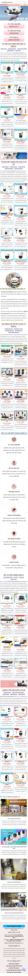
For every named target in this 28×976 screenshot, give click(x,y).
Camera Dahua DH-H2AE (21, 116)
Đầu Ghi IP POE (13, 579)
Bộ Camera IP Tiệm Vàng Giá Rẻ (7, 354)
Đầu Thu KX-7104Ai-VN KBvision (20, 604)
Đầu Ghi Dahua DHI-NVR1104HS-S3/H (7, 647)
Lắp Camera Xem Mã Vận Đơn (14, 882)
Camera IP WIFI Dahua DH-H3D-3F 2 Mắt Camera (21, 238)
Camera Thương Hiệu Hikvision (18, 692)
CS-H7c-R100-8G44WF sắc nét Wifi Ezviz (7, 717)
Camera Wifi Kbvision (18, 168)
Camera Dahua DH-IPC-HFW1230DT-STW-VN (7, 139)
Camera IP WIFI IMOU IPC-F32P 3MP (7, 73)
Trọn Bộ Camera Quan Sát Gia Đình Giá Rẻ (7, 399)
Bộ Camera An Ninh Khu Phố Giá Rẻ (7, 377)
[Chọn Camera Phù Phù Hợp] (14, 807)
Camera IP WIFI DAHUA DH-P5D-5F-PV (20, 95)
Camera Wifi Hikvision (9, 168)
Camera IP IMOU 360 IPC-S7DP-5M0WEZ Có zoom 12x (7, 261)
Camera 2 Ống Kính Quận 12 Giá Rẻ (13, 690)
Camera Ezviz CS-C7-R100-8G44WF (20, 717)
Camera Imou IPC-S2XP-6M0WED (7, 784)
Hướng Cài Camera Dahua (14, 972)
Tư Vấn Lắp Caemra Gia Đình (14, 970)
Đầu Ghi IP (16, 577)
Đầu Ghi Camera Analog (8, 577)
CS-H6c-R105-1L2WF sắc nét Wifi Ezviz (7, 95)
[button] (12, 21)
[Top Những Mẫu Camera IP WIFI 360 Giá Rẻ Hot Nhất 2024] (14, 836)
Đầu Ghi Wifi (21, 577)
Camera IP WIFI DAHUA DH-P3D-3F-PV (20, 739)
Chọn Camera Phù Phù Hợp (14, 818)
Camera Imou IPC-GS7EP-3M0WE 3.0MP (7, 238)
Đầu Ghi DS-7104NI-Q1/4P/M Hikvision (7, 669)
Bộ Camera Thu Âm (18, 330)
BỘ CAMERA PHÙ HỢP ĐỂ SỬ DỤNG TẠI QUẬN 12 (14, 325)
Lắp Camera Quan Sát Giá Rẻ (14, 966)
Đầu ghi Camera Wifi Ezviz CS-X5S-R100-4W (21, 625)
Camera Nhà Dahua (7, 692)
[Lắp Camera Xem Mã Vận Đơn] (14, 869)
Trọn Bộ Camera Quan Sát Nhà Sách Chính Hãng (21, 399)
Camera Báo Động (10, 50)
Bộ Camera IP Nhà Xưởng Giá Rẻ (7, 421)
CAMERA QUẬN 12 (7, 2)
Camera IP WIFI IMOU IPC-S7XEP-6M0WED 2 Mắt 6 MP (20, 783)
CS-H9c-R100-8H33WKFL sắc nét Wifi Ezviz (21, 217)
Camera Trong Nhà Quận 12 (13, 332)
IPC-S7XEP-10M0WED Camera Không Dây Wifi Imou (21, 141)
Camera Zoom (17, 50)
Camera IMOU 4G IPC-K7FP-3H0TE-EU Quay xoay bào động (21, 261)
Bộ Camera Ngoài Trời (9, 330)
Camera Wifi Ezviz (13, 694)
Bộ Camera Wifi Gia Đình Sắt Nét (20, 420)
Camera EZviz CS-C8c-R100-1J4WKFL (7, 216)
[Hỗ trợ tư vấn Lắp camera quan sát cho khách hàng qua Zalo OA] (24, 968)
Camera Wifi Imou (21, 694)
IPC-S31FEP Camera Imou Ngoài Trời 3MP (7, 194)
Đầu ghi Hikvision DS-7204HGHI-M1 (7, 604)
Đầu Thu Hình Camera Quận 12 (14, 575)
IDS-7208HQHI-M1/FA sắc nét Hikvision (20, 669)
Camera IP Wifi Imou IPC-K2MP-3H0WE (7, 118)
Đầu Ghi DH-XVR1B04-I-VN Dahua (7, 626)
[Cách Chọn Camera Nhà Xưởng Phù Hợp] (14, 901)
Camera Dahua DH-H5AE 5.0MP (21, 194)
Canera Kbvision (6, 694)
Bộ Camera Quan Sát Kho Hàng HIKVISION (21, 378)
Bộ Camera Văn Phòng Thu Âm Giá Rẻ (21, 356)
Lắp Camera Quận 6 (14, 963)
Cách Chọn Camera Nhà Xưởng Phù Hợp (14, 912)
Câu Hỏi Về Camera (14, 968)
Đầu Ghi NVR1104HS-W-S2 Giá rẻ (21, 647)
